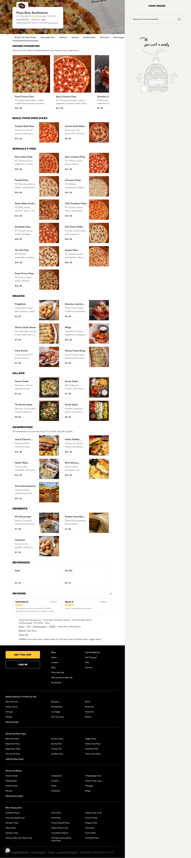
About (54, 657)
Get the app (22, 654)
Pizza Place (11, 828)
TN (28, 626)
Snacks (63, 37)
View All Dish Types (14, 796)
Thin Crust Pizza (13, 754)
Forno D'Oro (90, 833)
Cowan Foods (91, 818)
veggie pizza (95, 639)
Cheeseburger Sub (93, 775)
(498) (43, 19)
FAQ (87, 662)
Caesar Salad (12, 775)
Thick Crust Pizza (93, 754)
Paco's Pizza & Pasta (60, 823)
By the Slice (56, 743)
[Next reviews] (110, 593)
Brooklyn (55, 701)
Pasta (53, 786)
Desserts (104, 37)
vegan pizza (49, 639)
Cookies (55, 780)
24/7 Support (91, 657)
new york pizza (35, 639)
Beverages (119, 37)
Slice (21, 626)
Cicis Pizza (56, 812)
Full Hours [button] (53, 23)
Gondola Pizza (12, 823)
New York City (12, 701)
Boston (88, 717)
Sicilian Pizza (57, 738)
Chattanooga (39, 626)
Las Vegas (55, 711)
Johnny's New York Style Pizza (19, 838)
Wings (88, 791)
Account (88, 667)
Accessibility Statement (67, 852)
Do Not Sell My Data (19, 852)
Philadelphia (57, 706)
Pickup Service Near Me (61, 677)
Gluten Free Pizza (93, 743)
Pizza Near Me (57, 672)
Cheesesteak (11, 780)
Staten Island (11, 706)
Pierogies (89, 786)
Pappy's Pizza (91, 823)
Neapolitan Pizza (13, 749)
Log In (22, 664)
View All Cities (12, 722)
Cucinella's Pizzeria (59, 833)
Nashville (89, 711)
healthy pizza (81, 639)
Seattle (9, 717)
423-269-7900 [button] (22, 19)
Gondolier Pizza (12, 812)
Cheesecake (56, 775)
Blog (53, 667)
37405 (52, 626)
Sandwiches (89, 37)
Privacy (51, 852)
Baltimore (89, 706)
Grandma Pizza (92, 749)
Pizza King (55, 818)
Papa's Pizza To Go (93, 812)
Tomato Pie (56, 749)
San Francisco (57, 717)
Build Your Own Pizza (25, 37)
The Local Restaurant (15, 818)
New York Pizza (12, 738)
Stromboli (55, 791)
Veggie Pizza (90, 738)
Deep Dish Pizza (13, 743)
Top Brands (56, 682)
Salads (75, 37)
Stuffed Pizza (57, 754)
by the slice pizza (64, 639)
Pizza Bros (31, 630)
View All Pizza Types (14, 759)
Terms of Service (38, 852)
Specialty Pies (48, 37)
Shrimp (9, 791)
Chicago (9, 711)
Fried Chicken (12, 786)
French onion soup (93, 780)
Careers (54, 662)
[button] (31, 83)
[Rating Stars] (35, 20)
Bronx (87, 701)
